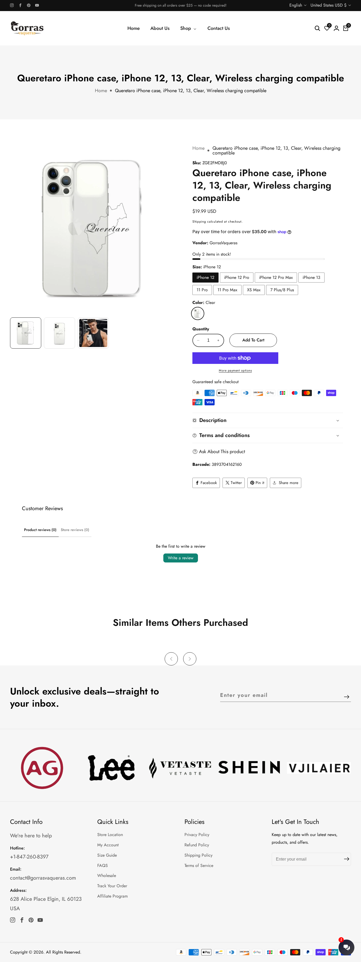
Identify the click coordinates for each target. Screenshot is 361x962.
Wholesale (106, 875)
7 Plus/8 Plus (282, 290)
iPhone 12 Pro (236, 277)
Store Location (110, 835)
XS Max (254, 290)
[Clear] (197, 313)
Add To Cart (253, 340)
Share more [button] (288, 483)
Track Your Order (112, 886)
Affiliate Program (112, 896)
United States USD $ (329, 5)
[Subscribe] (346, 697)
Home (133, 28)
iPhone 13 (311, 277)
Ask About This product (222, 451)
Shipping (199, 221)
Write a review (180, 558)
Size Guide (107, 855)
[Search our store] (317, 28)
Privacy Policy (196, 835)
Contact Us (218, 28)
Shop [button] (186, 28)
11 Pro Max (227, 290)
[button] (171, 658)
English (296, 5)
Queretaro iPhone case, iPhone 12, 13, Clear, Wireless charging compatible (190, 90)
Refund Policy (196, 845)
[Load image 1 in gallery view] (25, 333)
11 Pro (202, 290)
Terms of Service (198, 865)
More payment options (235, 370)
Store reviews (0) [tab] (75, 529)
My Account (108, 845)
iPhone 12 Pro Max (276, 277)
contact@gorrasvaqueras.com (43, 878)
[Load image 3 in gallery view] (93, 333)
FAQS (102, 865)
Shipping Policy (198, 855)
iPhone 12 (205, 277)
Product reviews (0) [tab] (40, 529)
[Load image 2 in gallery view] (59, 333)
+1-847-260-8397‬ (29, 857)
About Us (160, 28)
